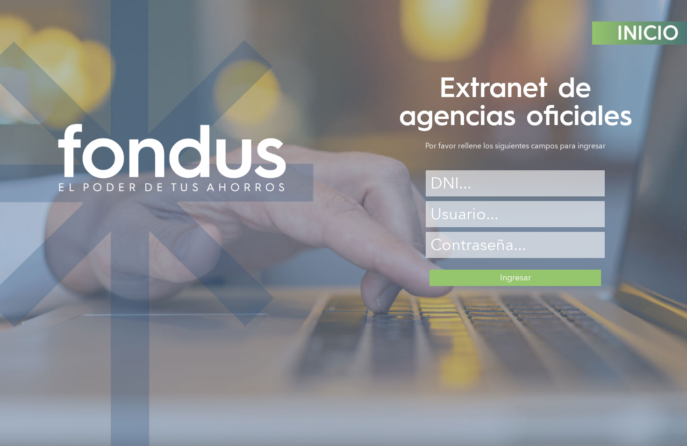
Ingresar (515, 278)
